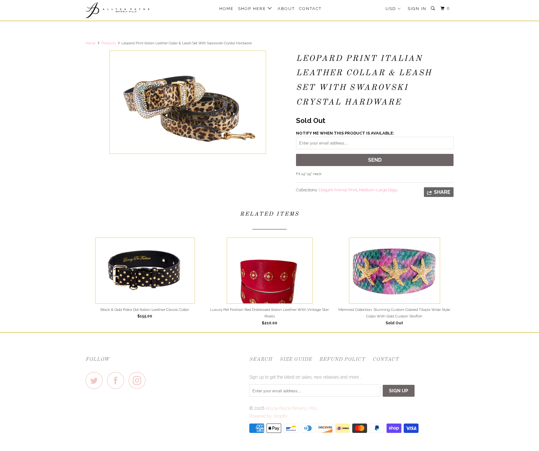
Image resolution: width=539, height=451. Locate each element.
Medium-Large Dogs (378, 190)
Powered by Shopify (268, 416)
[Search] (434, 8)
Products (108, 43)
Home (226, 8)
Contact (310, 8)
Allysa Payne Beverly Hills (292, 408)
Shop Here (253, 8)
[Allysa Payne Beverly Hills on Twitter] (95, 380)
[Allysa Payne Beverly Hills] (117, 10)
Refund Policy (342, 359)
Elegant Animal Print (337, 190)
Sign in (417, 8)
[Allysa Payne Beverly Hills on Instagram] (139, 380)
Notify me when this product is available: (345, 133)
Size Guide (295, 359)
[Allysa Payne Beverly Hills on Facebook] (117, 380)
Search (260, 359)
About (286, 8)
